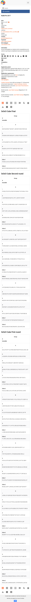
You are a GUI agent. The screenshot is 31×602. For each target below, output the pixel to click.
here (17, 75)
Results (6, 8)
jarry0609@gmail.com (6, 38)
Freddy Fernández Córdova (20, 84)
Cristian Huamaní (5, 82)
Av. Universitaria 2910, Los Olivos (9, 31)
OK (15, 600)
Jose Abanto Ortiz (5, 44)
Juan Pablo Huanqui (14, 90)
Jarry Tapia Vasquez (6, 41)
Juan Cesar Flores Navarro (21, 85)
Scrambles (6, 11)
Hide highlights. (5, 79)
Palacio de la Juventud (6, 28)
